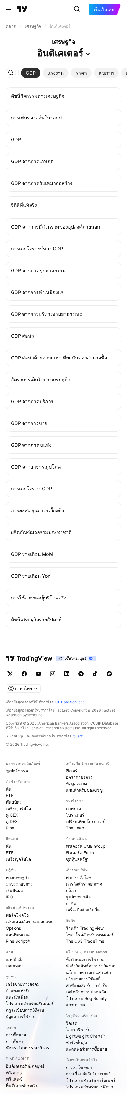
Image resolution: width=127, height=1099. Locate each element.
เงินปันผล (14, 890)
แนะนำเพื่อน (17, 997)
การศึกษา (14, 1041)
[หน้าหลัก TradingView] (22, 9)
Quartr (78, 736)
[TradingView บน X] (10, 674)
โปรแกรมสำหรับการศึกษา (89, 1086)
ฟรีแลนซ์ (14, 1079)
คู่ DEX (12, 821)
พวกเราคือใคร (79, 877)
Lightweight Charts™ (85, 1036)
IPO (9, 896)
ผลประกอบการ (19, 883)
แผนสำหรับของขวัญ (84, 790)
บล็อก (71, 890)
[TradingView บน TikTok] (95, 674)
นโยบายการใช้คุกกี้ (83, 978)
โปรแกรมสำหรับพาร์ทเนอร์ (90, 1080)
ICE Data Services (69, 702)
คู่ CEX (12, 814)
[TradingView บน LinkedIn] (67, 674)
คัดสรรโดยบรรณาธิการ (27, 1047)
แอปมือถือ (14, 959)
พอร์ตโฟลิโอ (17, 915)
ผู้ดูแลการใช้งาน (21, 1016)
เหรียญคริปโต (18, 808)
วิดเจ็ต (71, 1023)
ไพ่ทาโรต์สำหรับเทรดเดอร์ (90, 934)
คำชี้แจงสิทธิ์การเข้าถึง (86, 985)
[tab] (30, 73)
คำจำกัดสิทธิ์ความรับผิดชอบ (91, 965)
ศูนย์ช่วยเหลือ (78, 896)
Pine (10, 827)
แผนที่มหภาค (18, 934)
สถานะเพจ (75, 1004)
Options (13, 928)
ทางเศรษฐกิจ (17, 877)
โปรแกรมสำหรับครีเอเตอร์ (30, 1003)
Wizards (14, 1072)
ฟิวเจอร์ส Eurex (80, 852)
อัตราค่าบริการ (79, 777)
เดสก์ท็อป (14, 965)
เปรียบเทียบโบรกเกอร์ (85, 821)
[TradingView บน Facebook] (24, 674)
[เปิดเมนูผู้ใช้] (8, 9)
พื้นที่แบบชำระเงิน (22, 1085)
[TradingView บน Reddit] (109, 674)
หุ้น (9, 788)
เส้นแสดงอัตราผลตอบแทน (30, 921)
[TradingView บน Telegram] (81, 674)
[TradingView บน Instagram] (52, 674)
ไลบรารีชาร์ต (78, 1029)
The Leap (75, 827)
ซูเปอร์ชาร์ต (17, 770)
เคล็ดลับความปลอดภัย (86, 991)
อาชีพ (71, 903)
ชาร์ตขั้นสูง (76, 1042)
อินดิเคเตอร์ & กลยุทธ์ (25, 1066)
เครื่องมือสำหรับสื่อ (83, 909)
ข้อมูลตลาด (76, 783)
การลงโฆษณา (79, 1067)
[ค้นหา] (77, 9)
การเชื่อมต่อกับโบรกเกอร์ (88, 1073)
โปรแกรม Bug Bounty (86, 998)
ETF (9, 795)
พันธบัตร (14, 801)
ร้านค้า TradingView (85, 928)
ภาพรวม (73, 808)
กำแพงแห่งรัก (18, 990)
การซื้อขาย (16, 1034)
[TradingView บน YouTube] (38, 674)
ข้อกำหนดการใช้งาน (85, 959)
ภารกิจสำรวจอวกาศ (84, 883)
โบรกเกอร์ (75, 814)
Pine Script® (18, 941)
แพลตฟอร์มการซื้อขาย (86, 1049)
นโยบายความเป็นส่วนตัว (88, 972)
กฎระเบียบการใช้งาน (25, 1010)
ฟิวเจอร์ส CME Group (85, 846)
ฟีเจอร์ (71, 770)
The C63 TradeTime (85, 941)
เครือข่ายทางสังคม (23, 984)
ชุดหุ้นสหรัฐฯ (77, 859)
